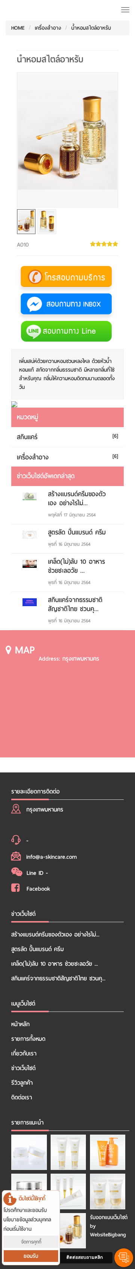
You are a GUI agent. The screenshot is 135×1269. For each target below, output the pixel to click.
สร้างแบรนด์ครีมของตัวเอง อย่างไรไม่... (77, 499)
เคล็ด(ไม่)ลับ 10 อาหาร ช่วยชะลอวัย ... (76, 566)
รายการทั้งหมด (28, 1039)
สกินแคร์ (27, 437)
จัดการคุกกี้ (31, 1242)
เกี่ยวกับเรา (23, 1053)
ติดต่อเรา (21, 1097)
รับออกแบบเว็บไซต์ (109, 1217)
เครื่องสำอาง (48, 28)
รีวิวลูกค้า (22, 1083)
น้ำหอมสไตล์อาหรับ (91, 28)
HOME (18, 28)
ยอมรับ (31, 1256)
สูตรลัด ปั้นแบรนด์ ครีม (77, 532)
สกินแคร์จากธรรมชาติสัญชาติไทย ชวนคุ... (75, 604)
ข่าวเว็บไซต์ (23, 1068)
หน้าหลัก (20, 1024)
